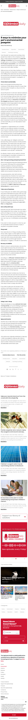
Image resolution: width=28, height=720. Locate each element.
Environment (6, 9)
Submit (23, 641)
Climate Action (13, 9)
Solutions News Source (9, 355)
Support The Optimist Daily (7, 684)
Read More (3, 407)
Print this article (21, 355)
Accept (14, 715)
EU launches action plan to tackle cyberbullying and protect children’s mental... (13, 499)
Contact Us (3, 690)
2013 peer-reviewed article (16, 258)
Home (2, 9)
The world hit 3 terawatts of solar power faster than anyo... (20, 598)
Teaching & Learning (13, 52)
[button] (26, 701)
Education (13, 49)
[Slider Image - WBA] (13, 558)
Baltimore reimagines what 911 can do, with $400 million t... (7, 597)
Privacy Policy (4, 692)
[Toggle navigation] (1, 6)
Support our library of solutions (11, 517)
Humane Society (15, 327)
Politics (3, 612)
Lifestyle (4, 52)
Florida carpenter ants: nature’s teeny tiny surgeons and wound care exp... (13, 431)
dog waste (9, 204)
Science (17, 609)
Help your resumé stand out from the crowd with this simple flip (13, 397)
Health (16, 612)
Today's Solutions (5, 682)
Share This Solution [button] (6, 45)
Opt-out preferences (13, 718)
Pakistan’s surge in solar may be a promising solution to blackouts (12, 465)
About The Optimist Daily (6, 688)
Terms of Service (5, 694)
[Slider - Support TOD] (14, 558)
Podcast (3, 686)
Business (23, 609)
